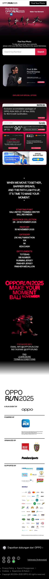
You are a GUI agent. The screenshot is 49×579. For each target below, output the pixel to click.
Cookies (5, 571)
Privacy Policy (8, 568)
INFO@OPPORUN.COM (27, 347)
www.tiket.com (38, 162)
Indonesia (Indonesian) (37, 560)
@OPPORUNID (31, 349)
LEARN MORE (24, 357)
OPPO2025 (9, 3)
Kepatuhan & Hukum (21, 571)
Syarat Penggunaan (25, 568)
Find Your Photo (38, 3)
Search (41, 52)
